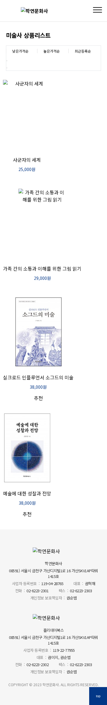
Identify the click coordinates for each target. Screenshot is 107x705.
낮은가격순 (20, 51)
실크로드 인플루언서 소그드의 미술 (38, 377)
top (98, 696)
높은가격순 (51, 51)
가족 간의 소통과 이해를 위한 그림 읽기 (42, 268)
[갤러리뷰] (6, 67)
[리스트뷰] (6, 60)
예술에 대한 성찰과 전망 (27, 493)
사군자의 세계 (27, 159)
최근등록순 (83, 51)
